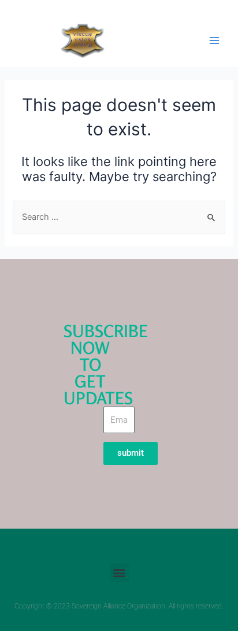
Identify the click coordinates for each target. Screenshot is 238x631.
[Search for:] (119, 217)
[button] (119, 572)
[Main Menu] (214, 40)
